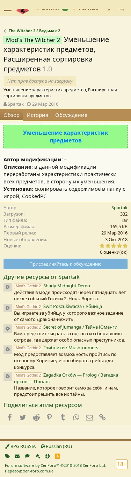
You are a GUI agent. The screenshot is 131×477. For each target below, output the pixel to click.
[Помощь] (47, 456)
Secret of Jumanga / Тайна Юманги (66, 327)
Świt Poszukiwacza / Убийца (59, 306)
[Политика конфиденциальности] (38, 456)
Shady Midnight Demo (53, 285)
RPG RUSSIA (22, 446)
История (37, 114)
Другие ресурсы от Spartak (41, 277)
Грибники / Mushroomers (57, 347)
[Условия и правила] (27, 456)
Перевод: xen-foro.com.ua (29, 471)
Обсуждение (71, 114)
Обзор (11, 114)
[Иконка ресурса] (7, 287)
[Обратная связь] (17, 456)
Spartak (16, 104)
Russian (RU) (58, 446)
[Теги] (7, 456)
